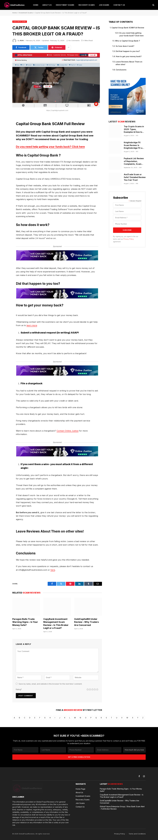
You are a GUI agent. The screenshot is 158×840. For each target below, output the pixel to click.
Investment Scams (65, 5)
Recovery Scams (87, 5)
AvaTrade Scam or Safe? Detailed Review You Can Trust (135, 177)
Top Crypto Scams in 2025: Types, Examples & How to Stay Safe (134, 129)
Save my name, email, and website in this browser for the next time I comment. (50, 684)
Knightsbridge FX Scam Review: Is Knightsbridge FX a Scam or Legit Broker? (134, 145)
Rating (19, 689)
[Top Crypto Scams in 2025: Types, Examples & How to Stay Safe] (115, 131)
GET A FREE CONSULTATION (79, 757)
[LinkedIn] (3, 136)
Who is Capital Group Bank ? (127, 41)
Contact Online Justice (68, 431)
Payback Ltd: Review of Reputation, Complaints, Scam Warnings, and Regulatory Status (134, 161)
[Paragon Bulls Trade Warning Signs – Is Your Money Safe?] (26, 607)
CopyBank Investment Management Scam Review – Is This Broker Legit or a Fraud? (56, 623)
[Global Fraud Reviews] (14, 5)
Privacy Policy (128, 239)
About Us (47, 5)
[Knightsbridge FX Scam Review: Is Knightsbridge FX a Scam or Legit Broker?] (115, 147)
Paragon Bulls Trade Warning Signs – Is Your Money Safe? (25, 622)
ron (22, 40)
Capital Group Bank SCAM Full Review (127, 28)
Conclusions (121, 70)
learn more (32, 325)
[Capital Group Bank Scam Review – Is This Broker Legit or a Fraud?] (56, 107)
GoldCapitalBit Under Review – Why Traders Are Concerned (86, 622)
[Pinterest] (3, 142)
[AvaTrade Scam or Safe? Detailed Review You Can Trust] (115, 179)
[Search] (153, 5)
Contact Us (119, 5)
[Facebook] (3, 124)
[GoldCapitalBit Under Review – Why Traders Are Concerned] (88, 607)
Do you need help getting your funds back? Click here (50, 146)
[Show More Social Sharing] (68, 47)
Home (35, 5)
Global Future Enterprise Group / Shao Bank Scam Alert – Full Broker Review (122, 807)
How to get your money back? (128, 56)
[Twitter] (3, 130)
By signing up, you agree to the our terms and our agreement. (125, 239)
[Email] (3, 149)
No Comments (74, 40)
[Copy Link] (3, 155)
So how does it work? (125, 46)
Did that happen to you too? (128, 51)
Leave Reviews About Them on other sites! (129, 63)
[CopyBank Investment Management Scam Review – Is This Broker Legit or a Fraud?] (57, 607)
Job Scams (104, 5)
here (52, 570)
